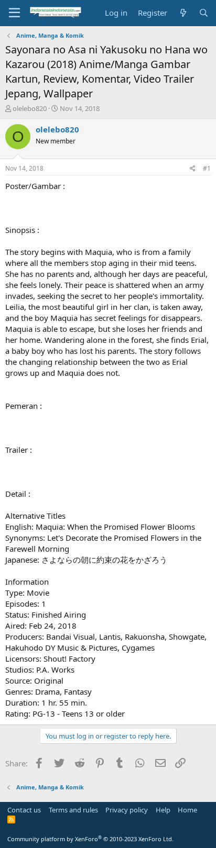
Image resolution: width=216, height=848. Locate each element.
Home (187, 809)
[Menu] (14, 13)
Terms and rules (73, 809)
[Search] (203, 13)
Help (163, 809)
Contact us (24, 809)
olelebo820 (30, 108)
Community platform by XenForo (90, 839)
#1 (207, 168)
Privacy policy (126, 809)
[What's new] (182, 13)
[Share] (192, 169)
